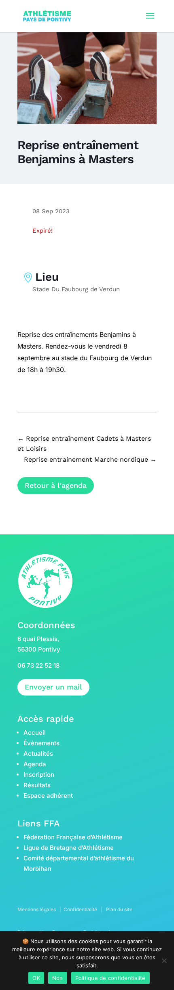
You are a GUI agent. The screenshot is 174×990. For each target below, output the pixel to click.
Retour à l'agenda (56, 485)
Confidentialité (80, 909)
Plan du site (119, 909)
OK (36, 978)
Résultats (37, 785)
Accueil (34, 732)
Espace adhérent (48, 795)
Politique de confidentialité (110, 978)
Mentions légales (36, 909)
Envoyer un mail (53, 687)
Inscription (38, 774)
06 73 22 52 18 (38, 665)
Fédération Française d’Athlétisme (73, 837)
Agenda (34, 764)
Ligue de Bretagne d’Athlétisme (68, 847)
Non (57, 978)
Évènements (41, 743)
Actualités (38, 753)
